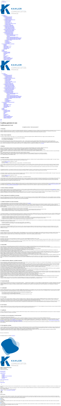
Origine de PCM (6, 46)
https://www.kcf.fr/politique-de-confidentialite (16, 320)
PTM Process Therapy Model (9, 83)
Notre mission (5, 53)
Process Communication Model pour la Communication (14, 37)
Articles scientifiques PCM (7, 47)
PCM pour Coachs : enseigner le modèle (10, 23)
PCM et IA (3, 378)
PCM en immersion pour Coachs (9, 28)
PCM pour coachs (7, 80)
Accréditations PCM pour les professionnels (9, 19)
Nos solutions (4, 15)
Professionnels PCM (6, 48)
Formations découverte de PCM (8, 16)
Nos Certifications (6, 55)
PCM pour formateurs (8, 20)
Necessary (2, 399)
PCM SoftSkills (7, 101)
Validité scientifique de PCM (7, 104)
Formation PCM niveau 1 (8, 17)
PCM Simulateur (7, 41)
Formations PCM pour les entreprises (8, 32)
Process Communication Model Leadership (12, 95)
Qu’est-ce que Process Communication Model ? (8, 43)
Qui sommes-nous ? (4, 51)
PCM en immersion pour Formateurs (10, 86)
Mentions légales (2, 382)
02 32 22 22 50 (2, 371)
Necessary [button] (1, 398)
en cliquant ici (13, 335)
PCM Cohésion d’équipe (8, 98)
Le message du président (7, 52)
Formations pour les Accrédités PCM (8, 25)
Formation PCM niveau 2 (8, 77)
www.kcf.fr (8, 161)
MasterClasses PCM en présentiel (9, 26)
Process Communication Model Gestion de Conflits (13, 39)
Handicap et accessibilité (7, 57)
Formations (3, 374)
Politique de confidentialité (7, 59)
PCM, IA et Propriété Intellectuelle (8, 116)
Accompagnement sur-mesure (9, 33)
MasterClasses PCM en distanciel (9, 30)
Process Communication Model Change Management (14, 38)
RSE (4, 113)
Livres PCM (5, 107)
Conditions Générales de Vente (8, 58)
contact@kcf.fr (54, 189)
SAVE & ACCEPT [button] (2, 405)
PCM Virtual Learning (8, 42)
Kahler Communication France (4, 379)
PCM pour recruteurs (8, 24)
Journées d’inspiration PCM (9, 31)
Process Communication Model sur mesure (12, 34)
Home (1, 119)
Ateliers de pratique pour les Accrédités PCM (9, 29)
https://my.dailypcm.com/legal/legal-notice (12, 184)
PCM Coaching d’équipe (8, 22)
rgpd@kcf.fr (13, 319)
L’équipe (5, 54)
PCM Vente (6, 40)
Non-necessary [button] (2, 402)
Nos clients (5, 56)
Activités (3, 49)
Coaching (3, 375)
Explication (5, 44)
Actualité (3, 50)
